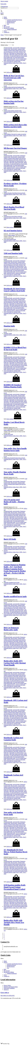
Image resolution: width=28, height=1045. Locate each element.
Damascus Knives (11, 21)
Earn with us (5, 992)
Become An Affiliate (9, 28)
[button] (14, 14)
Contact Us (6, 32)
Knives (5, 18)
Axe (8, 24)
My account (7, 26)
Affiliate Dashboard (12, 29)
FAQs (5, 31)
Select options (11, 235)
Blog (5, 25)
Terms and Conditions (9, 988)
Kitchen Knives (11, 22)
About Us (6, 989)
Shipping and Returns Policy (11, 986)
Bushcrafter (3, 4)
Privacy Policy (7, 985)
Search (2, 8)
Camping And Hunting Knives (14, 19)
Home (5, 17)
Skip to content (4, 1)
